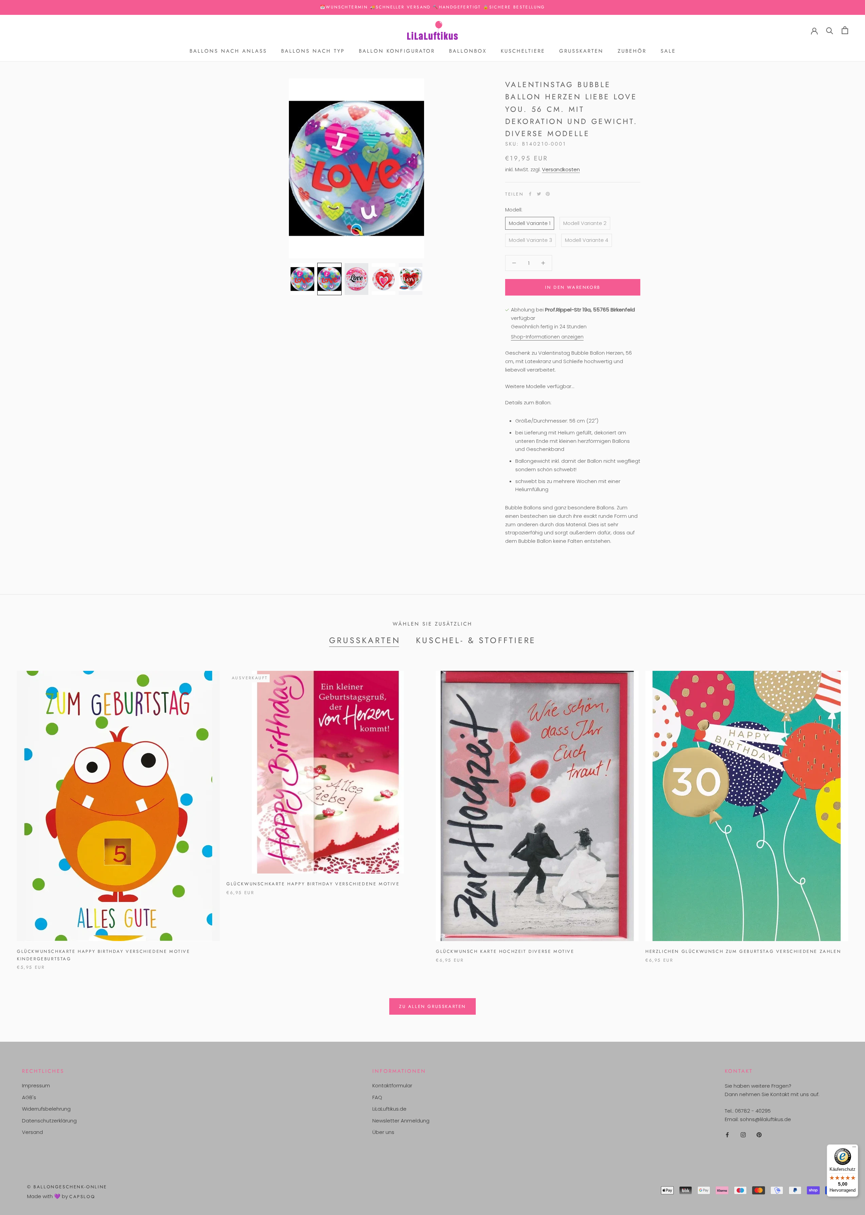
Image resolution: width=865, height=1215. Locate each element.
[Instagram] (743, 1134)
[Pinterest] (548, 194)
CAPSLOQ (82, 1196)
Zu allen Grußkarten (432, 1006)
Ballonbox (468, 51)
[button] (302, 279)
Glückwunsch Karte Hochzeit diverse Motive (505, 951)
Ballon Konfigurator (397, 51)
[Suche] (829, 30)
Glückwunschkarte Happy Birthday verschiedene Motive (313, 884)
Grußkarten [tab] (365, 640)
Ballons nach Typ (313, 51)
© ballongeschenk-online (67, 1187)
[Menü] (854, 1148)
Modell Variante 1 (529, 222)
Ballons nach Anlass (228, 51)
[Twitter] (539, 194)
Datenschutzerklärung (49, 1120)
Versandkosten (561, 169)
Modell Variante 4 (586, 240)
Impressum (36, 1085)
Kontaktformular (392, 1085)
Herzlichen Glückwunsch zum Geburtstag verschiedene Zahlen (743, 951)
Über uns (383, 1132)
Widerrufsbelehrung (46, 1108)
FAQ (377, 1097)
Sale (668, 51)
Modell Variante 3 (530, 240)
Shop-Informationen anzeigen (547, 336)
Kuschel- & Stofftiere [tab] (476, 640)
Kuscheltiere (523, 51)
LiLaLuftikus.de (389, 1108)
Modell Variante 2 (585, 222)
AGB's (29, 1097)
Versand (32, 1132)
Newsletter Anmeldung (400, 1120)
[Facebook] (530, 194)
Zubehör (632, 51)
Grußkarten (581, 51)
